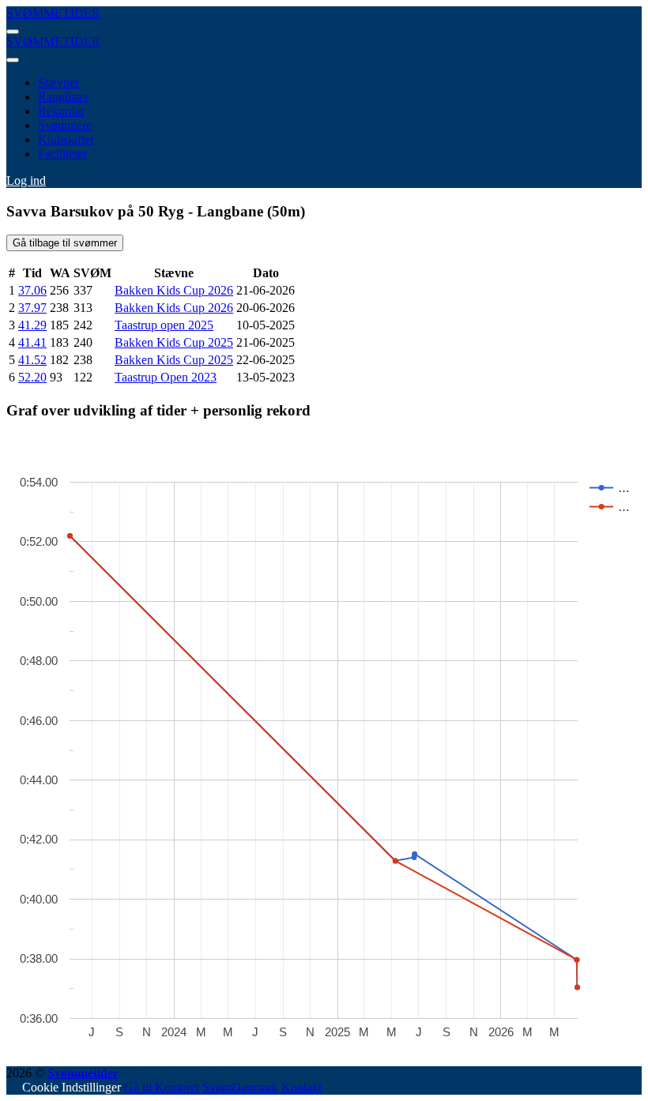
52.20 (32, 377)
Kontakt (301, 1087)
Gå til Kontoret (161, 1087)
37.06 (32, 290)
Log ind (26, 180)
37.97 (32, 307)
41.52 (32, 359)
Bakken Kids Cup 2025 (174, 342)
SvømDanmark (240, 1087)
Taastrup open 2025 (164, 325)
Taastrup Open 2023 (166, 377)
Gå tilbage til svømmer (65, 243)
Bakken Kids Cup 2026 (174, 290)
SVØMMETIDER (53, 13)
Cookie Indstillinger (71, 1087)
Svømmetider (83, 1073)
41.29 (32, 325)
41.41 (32, 342)
